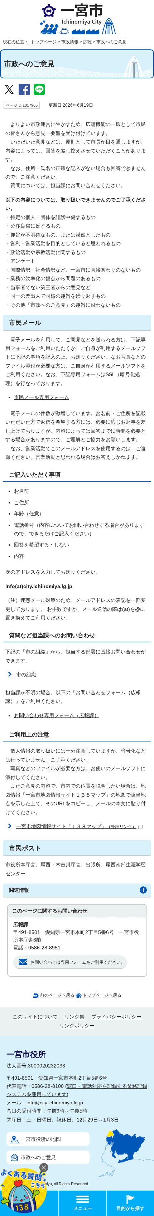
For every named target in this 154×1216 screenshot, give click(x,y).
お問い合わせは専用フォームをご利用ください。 (77, 962)
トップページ (44, 41)
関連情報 (19, 890)
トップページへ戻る (102, 995)
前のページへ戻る (57, 995)
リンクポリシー (77, 1025)
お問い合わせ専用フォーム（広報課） (56, 715)
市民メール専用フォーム (41, 397)
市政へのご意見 (38, 1157)
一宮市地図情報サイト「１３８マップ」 (76, 826)
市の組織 (26, 674)
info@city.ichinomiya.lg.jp (55, 1102)
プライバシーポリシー (116, 1017)
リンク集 (74, 1017)
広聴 (87, 41)
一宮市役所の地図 (41, 1139)
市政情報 (69, 41)
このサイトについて (35, 1017)
